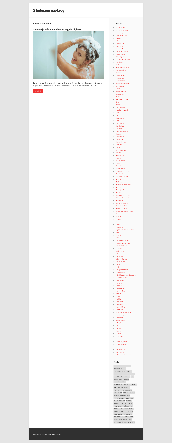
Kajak (117, 115)
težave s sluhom (118, 417)
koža (128, 384)
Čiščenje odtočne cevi (123, 59)
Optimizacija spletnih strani (124, 211)
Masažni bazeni (120, 168)
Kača (117, 113)
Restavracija (119, 256)
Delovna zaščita (121, 70)
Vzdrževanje (119, 336)
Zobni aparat (120, 352)
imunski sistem (118, 379)
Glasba (118, 89)
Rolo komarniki (120, 262)
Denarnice (119, 73)
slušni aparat (129, 411)
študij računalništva (128, 422)
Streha (118, 296)
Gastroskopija (120, 86)
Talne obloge (120, 304)
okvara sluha (118, 392)
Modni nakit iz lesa (121, 174)
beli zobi (129, 371)
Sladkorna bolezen (121, 278)
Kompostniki (120, 137)
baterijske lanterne (120, 371)
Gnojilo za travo (121, 91)
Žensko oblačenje (121, 344)
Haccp (118, 97)
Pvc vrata (119, 248)
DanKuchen (119, 65)
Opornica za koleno (122, 208)
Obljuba (118, 192)
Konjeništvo (119, 139)
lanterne (134, 384)
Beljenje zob (119, 46)
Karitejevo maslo (121, 118)
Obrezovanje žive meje (123, 195)
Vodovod (118, 331)
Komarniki (119, 134)
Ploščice (118, 222)
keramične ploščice (119, 382)
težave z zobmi (129, 417)
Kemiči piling (120, 126)
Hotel (117, 102)
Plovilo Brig (119, 227)
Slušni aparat (120, 280)
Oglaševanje (119, 200)
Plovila (118, 224)
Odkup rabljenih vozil (122, 198)
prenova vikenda (119, 398)
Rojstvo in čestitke (121, 259)
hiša (132, 376)
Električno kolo (120, 75)
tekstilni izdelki (127, 414)
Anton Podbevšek (121, 35)
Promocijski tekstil (121, 246)
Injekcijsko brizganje (122, 110)
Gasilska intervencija (122, 83)
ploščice (116, 395)
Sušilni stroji (119, 301)
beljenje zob (117, 374)
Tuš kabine (119, 317)
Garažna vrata (120, 81)
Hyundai (118, 105)
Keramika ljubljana (122, 131)
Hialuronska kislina (122, 99)
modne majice (125, 387)
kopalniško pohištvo (120, 384)
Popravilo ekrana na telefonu (125, 230)
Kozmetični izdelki (121, 142)
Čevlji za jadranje (121, 57)
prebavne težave (125, 395)
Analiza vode (120, 33)
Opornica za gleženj (122, 206)
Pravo (117, 238)
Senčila (118, 267)
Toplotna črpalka (121, 315)
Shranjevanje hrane (122, 270)
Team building (120, 307)
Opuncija (118, 214)
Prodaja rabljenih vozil (123, 243)
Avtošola (118, 38)
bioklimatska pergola (128, 374)
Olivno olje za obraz (122, 203)
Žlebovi (118, 347)
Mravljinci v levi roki (122, 176)
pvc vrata (129, 400)
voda (130, 419)
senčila (116, 409)
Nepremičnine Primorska (124, 184)
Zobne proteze (120, 349)
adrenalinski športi (119, 368)
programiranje (129, 398)
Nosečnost (119, 187)
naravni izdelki (127, 390)
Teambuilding (120, 310)
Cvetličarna (119, 62)
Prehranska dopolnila (122, 240)
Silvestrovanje (120, 272)
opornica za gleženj (129, 392)
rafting (130, 403)
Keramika (119, 129)
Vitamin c (119, 328)
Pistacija (118, 219)
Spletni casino (120, 288)
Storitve (118, 294)
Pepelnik (118, 216)
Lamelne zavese (121, 150)
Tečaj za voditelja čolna (123, 312)
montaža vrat (118, 390)
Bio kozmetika (120, 49)
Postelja (118, 235)
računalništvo (128, 406)
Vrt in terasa (119, 333)
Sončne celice (120, 286)
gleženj (128, 376)
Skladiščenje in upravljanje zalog (126, 275)
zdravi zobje (117, 422)
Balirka (118, 41)
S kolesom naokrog (48, 10)
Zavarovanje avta (121, 341)
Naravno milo (120, 179)
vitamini (125, 419)
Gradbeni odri (120, 94)
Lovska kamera (120, 161)
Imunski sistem (120, 107)
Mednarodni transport (123, 171)
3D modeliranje (118, 366)
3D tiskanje (127, 366)
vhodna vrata (118, 419)
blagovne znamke (119, 376)
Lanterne (118, 152)
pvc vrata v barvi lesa (120, 403)
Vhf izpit (118, 323)
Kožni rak (119, 145)
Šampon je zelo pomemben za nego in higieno (57, 29)
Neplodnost (119, 182)
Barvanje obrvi (120, 43)
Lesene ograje (120, 155)
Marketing (119, 166)
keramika (126, 379)
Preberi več (38, 91)
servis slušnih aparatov (127, 409)
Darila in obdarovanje (122, 67)
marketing (117, 387)
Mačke (118, 163)
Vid (117, 325)
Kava (117, 121)
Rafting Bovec (120, 251)
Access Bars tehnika (122, 30)
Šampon (118, 264)
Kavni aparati (120, 123)
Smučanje (119, 283)
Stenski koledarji (121, 291)
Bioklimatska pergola (122, 51)
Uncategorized (120, 320)
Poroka (118, 232)
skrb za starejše (119, 411)
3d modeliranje (120, 27)
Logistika (118, 158)
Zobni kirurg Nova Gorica (124, 355)
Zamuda (118, 339)
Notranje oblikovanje (122, 190)
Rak (117, 254)
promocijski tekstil (119, 400)
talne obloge (118, 414)
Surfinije (118, 299)
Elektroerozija (120, 78)
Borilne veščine (120, 54)
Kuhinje (118, 147)
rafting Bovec (118, 406)
